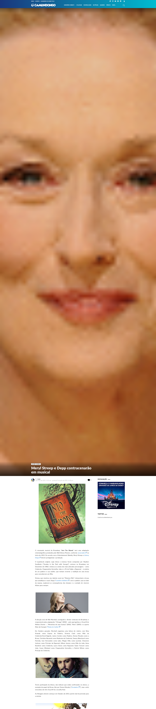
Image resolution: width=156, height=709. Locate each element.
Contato (37, 1)
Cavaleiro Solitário (61, 580)
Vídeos (108, 5)
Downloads (87, 5)
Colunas (79, 5)
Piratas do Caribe (52, 627)
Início (32, 1)
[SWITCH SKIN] (124, 1)
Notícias (95, 5)
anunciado (81, 553)
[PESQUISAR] (124, 5)
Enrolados (75, 687)
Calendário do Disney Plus (47, 1)
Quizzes (102, 5)
